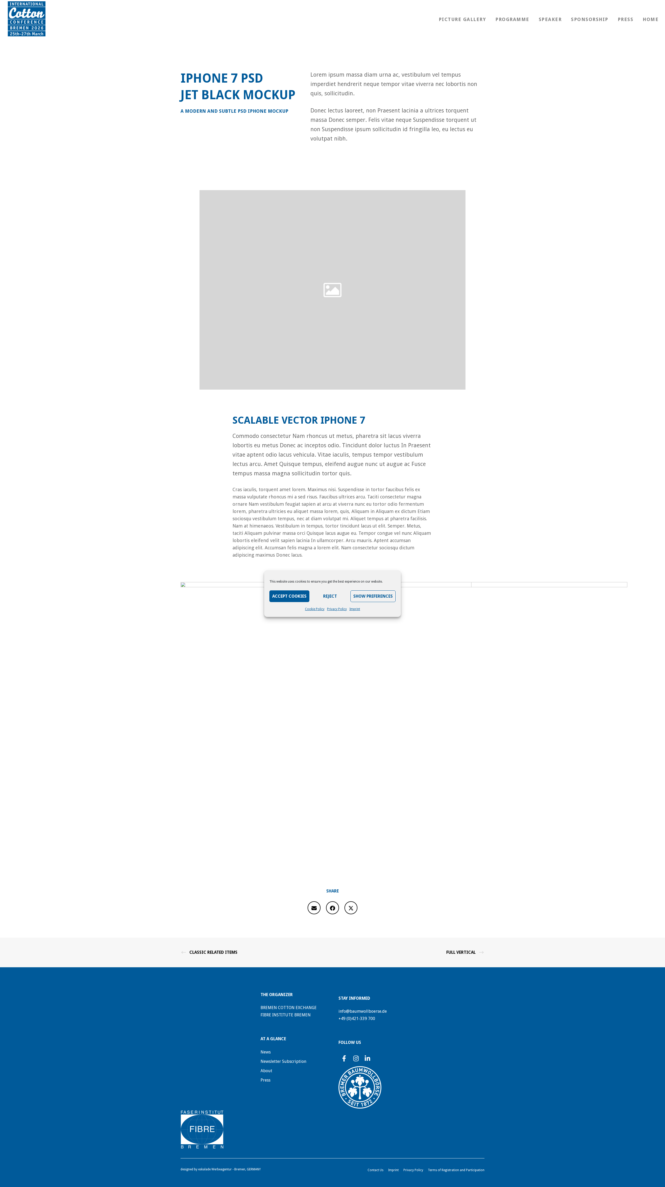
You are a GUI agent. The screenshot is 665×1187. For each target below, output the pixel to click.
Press (265, 1080)
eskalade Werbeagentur (215, 1169)
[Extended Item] (314, 907)
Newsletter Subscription (283, 1061)
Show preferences (373, 596)
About (266, 1070)
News (266, 1052)
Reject (330, 596)
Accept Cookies (289, 596)
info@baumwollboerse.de (362, 1011)
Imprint (354, 609)
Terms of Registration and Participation (456, 1170)
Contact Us (375, 1170)
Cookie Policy (314, 609)
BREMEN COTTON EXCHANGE (289, 1007)
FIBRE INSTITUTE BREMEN (286, 1014)
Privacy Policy (337, 609)
